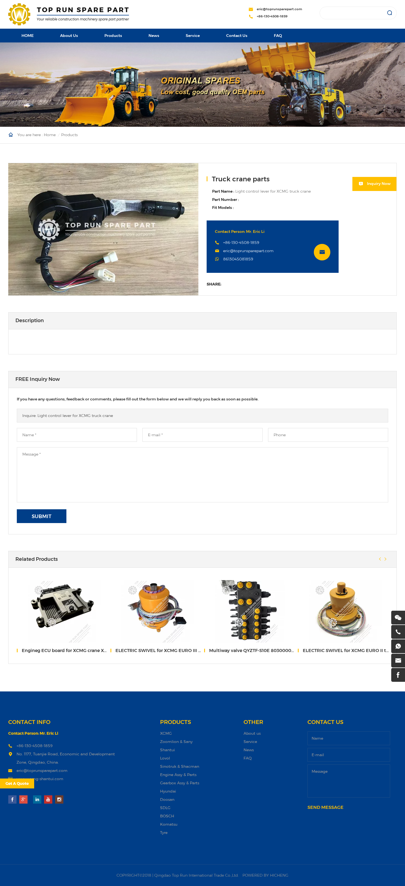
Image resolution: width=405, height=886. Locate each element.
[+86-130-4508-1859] (398, 632)
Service (193, 36)
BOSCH (167, 816)
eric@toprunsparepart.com (279, 9)
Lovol (165, 758)
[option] (103, 229)
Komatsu (168, 824)
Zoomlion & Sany (176, 741)
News (153, 36)
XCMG (166, 733)
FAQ (278, 36)
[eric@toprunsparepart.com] (398, 660)
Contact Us (236, 36)
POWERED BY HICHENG (265, 875)
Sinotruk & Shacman (179, 766)
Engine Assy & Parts (178, 774)
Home (50, 135)
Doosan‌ (167, 799)
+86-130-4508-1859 (272, 16)
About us (252, 733)
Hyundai (168, 791)
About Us (69, 36)
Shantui (167, 750)
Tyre (164, 832)
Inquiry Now (379, 184)
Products (113, 36)
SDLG (165, 807)
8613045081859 (238, 259)
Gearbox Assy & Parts (179, 783)
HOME (27, 36)
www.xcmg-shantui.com (40, 779)
